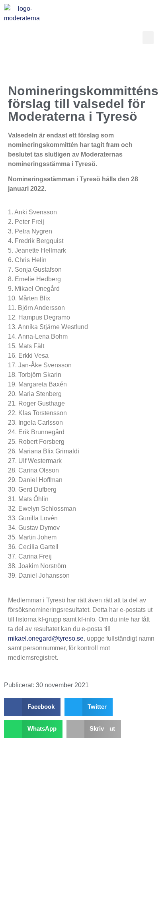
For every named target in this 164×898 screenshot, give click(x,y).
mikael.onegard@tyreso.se (46, 638)
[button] (148, 37)
